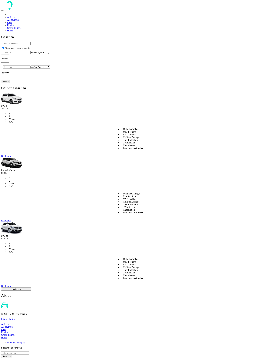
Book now (6, 156)
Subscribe (6, 356)
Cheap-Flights (13, 28)
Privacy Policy (8, 319)
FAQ (9, 22)
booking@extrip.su (16, 342)
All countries (13, 20)
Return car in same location (17, 48)
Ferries (10, 25)
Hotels (10, 30)
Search (5, 81)
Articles (10, 17)
